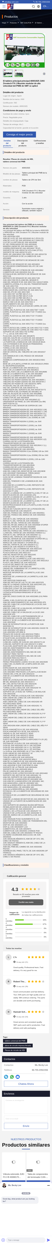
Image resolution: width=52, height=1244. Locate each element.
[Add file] (3, 1240)
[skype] (6, 1076)
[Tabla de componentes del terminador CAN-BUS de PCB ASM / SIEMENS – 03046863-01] (38, 1162)
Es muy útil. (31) (22, 962)
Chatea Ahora (26, 1084)
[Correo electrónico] (17, 1076)
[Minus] (48, 1185)
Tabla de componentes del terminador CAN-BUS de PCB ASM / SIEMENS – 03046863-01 (38, 1176)
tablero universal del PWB (15, 1041)
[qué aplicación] (12, 1076)
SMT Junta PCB (25, 23)
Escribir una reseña (26, 902)
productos (13, 23)
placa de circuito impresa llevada (18, 1046)
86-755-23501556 (42, 2)
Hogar (4, 23)
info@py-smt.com (12, 2)
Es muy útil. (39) (22, 986)
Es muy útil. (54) (22, 1017)
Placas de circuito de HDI (15, 1050)
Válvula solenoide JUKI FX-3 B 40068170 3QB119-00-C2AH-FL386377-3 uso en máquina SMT (13, 1176)
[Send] (48, 1240)
